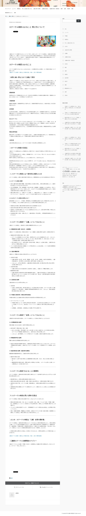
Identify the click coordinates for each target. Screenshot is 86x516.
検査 (62, 8)
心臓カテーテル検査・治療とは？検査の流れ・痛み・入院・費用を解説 (25, 72)
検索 (63, 18)
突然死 (68, 8)
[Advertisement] (32, 57)
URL (66, 29)
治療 (65, 8)
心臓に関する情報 (36, 8)
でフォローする (20, 487)
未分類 (66, 63)
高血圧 (66, 95)
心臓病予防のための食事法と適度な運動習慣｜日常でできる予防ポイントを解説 (73, 123)
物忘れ (69, 173)
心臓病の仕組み (45, 8)
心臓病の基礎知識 (11, 3)
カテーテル (65, 167)
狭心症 (73, 173)
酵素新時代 (75, 175)
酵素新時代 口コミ (9, 12)
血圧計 (66, 81)
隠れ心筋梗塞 (71, 176)
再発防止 (19, 8)
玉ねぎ (76, 173)
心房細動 (66, 171)
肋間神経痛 (64, 175)
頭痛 (74, 176)
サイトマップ (8, 8)
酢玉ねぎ (71, 175)
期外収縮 (64, 173)
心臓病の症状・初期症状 (54, 8)
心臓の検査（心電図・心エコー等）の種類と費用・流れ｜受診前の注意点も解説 (73, 128)
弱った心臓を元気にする (27, 8)
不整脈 (66, 35)
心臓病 (66, 53)
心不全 (66, 46)
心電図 (78, 171)
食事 (15, 12)
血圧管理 (66, 77)
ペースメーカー (75, 167)
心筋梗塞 (73, 171)
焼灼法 (67, 173)
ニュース (14, 8)
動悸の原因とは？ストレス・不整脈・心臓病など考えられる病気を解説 (73, 118)
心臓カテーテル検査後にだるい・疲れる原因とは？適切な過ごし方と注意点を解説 (73, 108)
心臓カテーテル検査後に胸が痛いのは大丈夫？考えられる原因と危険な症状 (73, 113)
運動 (72, 8)
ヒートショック (70, 167)
